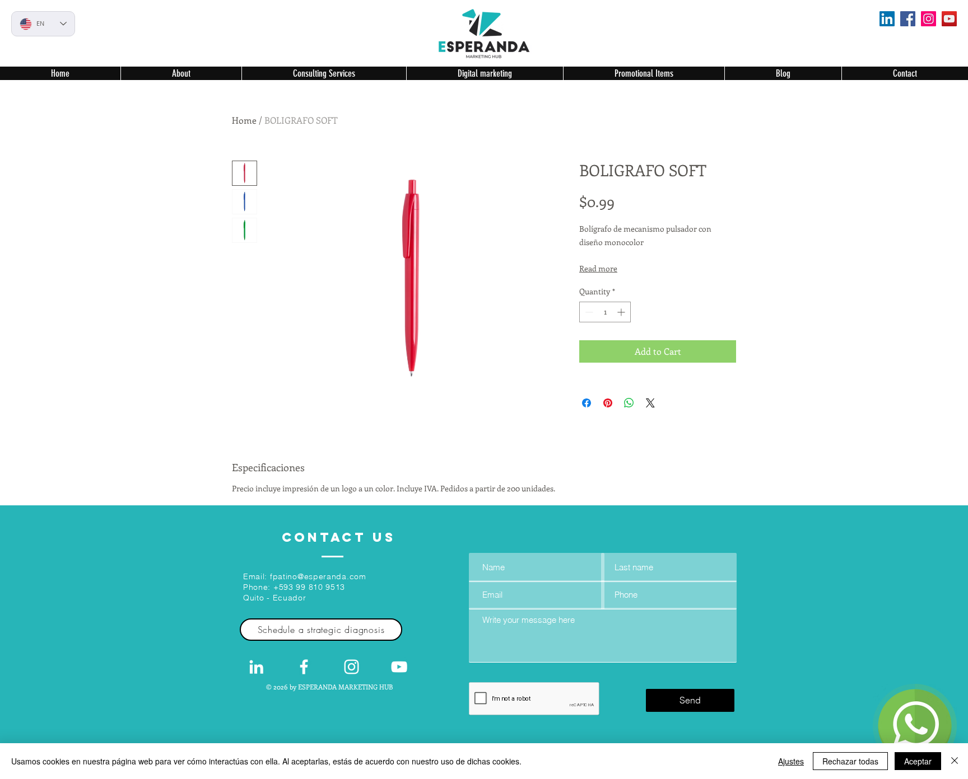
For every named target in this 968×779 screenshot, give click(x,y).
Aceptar (918, 761)
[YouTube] (949, 18)
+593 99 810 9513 (309, 587)
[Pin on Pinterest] (608, 403)
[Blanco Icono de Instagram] (351, 667)
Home (244, 120)
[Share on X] (650, 403)
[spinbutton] (605, 312)
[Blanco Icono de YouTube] (399, 667)
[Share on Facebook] (586, 403)
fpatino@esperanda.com (318, 576)
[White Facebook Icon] (304, 667)
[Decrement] (588, 312)
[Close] (954, 761)
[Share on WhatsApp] (629, 403)
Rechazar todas (850, 761)
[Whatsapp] (915, 726)
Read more (598, 268)
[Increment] (622, 312)
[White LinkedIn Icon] (256, 667)
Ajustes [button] (791, 761)
